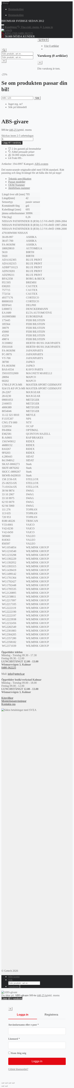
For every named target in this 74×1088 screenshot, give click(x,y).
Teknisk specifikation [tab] (19, 178)
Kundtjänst (10, 27)
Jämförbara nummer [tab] (19, 187)
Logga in (22, 1014)
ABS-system (41, 163)
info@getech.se (16, 673)
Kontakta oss (8, 704)
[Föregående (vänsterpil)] (2, 1085)
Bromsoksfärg (16, 9)
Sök (37, 98)
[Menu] (2, 24)
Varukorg (14, 986)
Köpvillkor (7, 697)
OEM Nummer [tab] (16, 184)
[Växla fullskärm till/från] (6, 1082)
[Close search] (3, 61)
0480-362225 (8, 667)
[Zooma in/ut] (2, 1082)
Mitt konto (14, 976)
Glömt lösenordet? (18, 1069)
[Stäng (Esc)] (13, 1082)
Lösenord (21, 1039)
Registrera (51, 1014)
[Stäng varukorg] (39, 62)
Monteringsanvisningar (13, 701)
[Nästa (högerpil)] (6, 1085)
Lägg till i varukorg (12, 142)
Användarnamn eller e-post (30, 1024)
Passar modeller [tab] (16, 181)
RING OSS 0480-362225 (18, 33)
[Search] (3, 50)
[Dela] (9, 1082)
